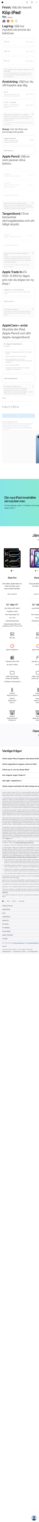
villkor (7, 838)
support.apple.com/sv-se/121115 (25, 842)
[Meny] (36, 2)
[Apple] (3, 901)
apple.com (5, 892)
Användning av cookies (19, 951)
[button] (27, 2)
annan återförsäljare (32, 943)
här (18, 877)
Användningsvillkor (33, 951)
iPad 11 (14, 901)
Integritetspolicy (6, 951)
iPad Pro (12, 577)
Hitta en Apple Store (18, 943)
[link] (34, 1517)
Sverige (4, 946)
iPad (8, 901)
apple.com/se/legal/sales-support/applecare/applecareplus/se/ (19, 857)
